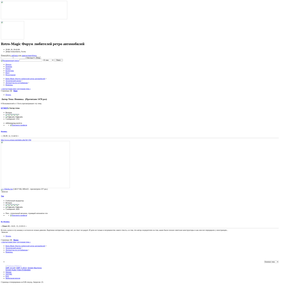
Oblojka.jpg (8, 189)
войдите (14, 55)
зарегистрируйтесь (29, 55)
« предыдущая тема (8, 89)
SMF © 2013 (21, 268)
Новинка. (4, 131)
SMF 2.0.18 (10, 268)
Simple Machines (35, 268)
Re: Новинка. (5, 222)
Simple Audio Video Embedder (18, 270)
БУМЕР (4, 108)
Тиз (2, 196)
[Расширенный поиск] (10, 60)
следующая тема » (24, 89)
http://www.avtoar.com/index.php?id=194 (16, 140)
